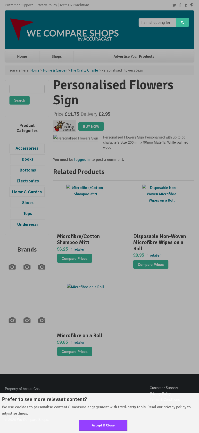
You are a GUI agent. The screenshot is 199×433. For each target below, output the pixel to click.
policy (181, 407)
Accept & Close (103, 425)
